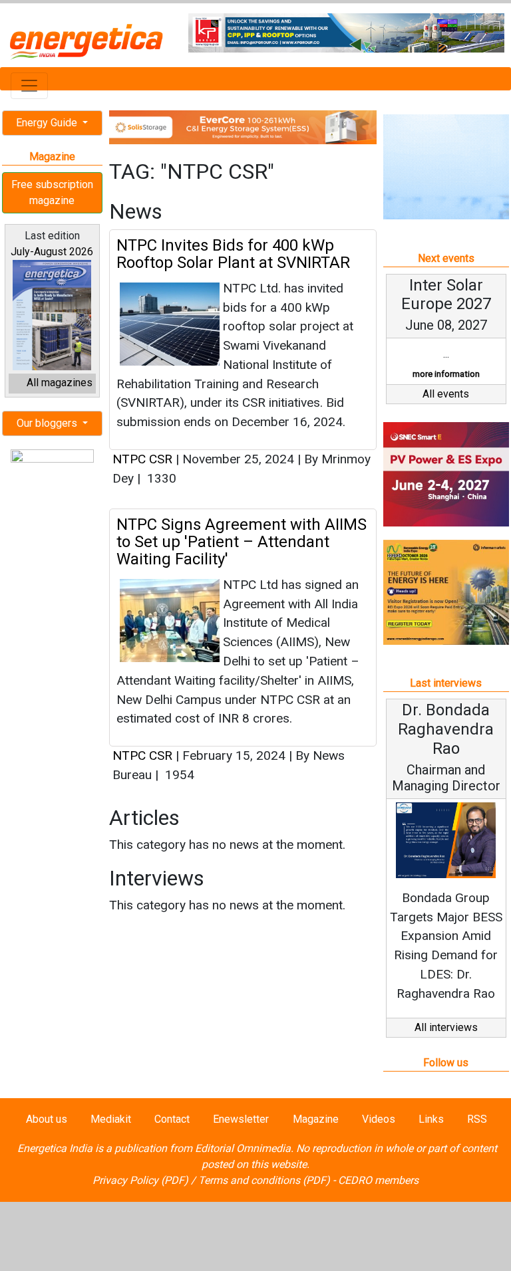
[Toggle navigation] (29, 85)
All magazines (59, 382)
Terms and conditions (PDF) (264, 1180)
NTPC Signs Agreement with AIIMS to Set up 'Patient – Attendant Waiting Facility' (241, 542)
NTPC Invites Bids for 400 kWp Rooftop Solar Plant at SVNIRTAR (233, 254)
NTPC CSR (142, 459)
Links (431, 1119)
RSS (477, 1119)
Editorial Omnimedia (243, 1148)
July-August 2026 (52, 251)
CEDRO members (378, 1180)
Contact (172, 1119)
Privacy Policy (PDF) (140, 1180)
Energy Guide (48, 122)
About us (46, 1119)
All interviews (446, 1027)
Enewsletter (241, 1119)
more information (446, 374)
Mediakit (110, 1119)
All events (446, 394)
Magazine (316, 1119)
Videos (378, 1119)
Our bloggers (48, 423)
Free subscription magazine (52, 192)
